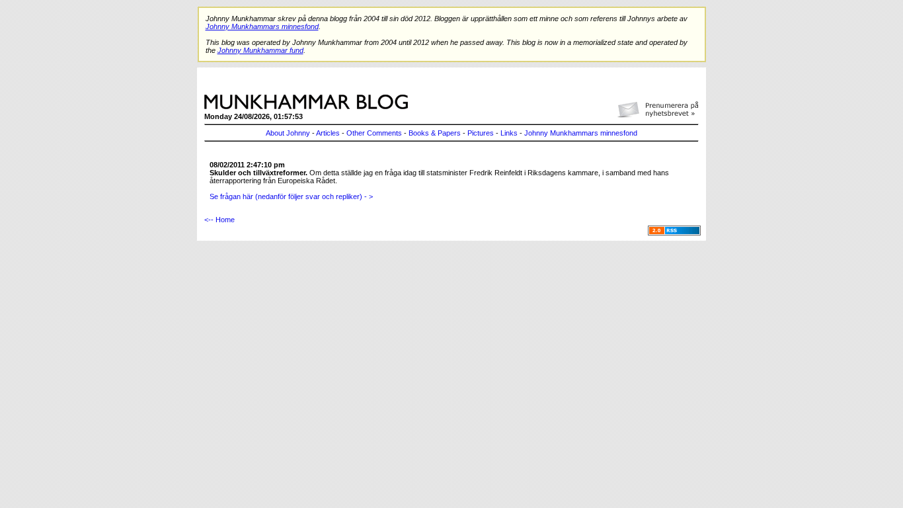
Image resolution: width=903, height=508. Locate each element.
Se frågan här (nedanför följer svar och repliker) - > (291, 196)
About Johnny (288, 133)
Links (509, 133)
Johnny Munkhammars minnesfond (580, 133)
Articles (328, 133)
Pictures (480, 133)
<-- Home (219, 220)
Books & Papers (435, 133)
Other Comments (374, 133)
